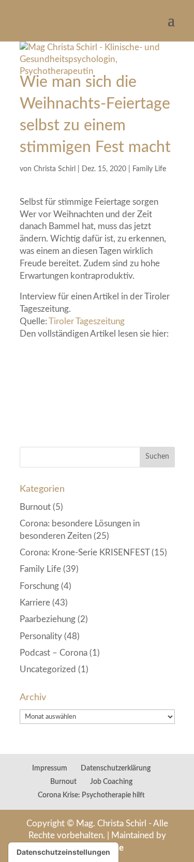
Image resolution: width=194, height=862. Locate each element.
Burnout (35, 507)
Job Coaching (111, 781)
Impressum (49, 768)
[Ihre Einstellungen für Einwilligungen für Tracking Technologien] (63, 852)
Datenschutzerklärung (116, 768)
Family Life (149, 169)
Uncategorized (48, 669)
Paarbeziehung (48, 619)
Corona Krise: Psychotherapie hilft (91, 795)
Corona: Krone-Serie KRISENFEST (85, 552)
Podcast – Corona (53, 652)
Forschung (39, 586)
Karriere (35, 602)
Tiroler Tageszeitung (87, 321)
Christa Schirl (55, 169)
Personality (41, 636)
